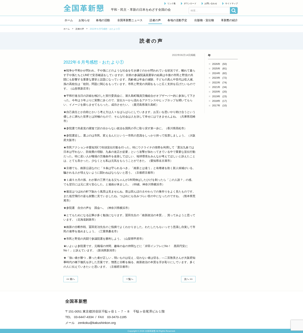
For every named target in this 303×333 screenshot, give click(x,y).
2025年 (216, 68)
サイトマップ (231, 3)
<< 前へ (70, 279)
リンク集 (171, 3)
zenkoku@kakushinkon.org (97, 323)
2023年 (216, 77)
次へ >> (188, 279)
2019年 (216, 96)
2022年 (216, 82)
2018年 (216, 100)
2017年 (216, 105)
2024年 (216, 73)
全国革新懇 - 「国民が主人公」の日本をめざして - (85, 8)
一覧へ (129, 279)
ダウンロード (190, 3)
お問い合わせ (210, 3)
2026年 (216, 64)
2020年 (216, 91)
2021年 (216, 87)
